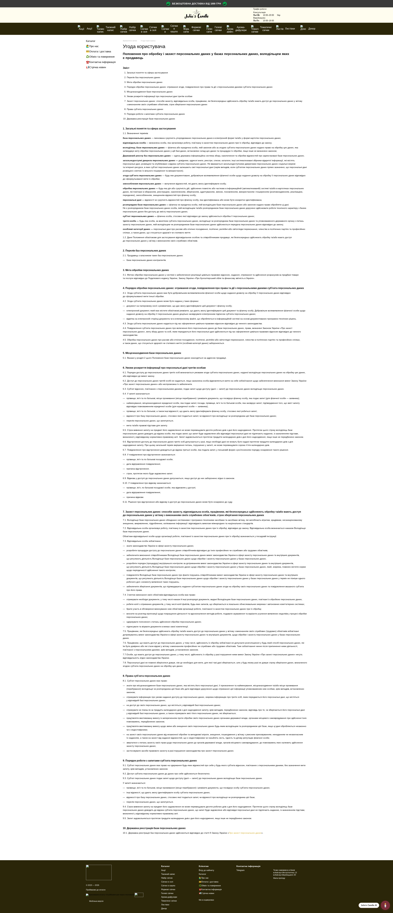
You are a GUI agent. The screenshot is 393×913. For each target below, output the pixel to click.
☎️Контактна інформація (101, 62)
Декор (311, 28)
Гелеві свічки (218, 28)
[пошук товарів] (244, 15)
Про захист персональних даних (245, 833)
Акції (89, 28)
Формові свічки (196, 28)
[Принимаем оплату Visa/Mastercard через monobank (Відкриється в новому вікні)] (110, 895)
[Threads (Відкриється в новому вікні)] (101, 15)
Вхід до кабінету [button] (206, 870)
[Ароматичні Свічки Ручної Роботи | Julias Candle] (99, 872)
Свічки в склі (153, 28)
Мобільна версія (96, 901)
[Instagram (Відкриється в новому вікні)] (90, 15)
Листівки (290, 28)
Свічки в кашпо (174, 29)
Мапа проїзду (279, 878)
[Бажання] (288, 15)
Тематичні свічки (266, 28)
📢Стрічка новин (96, 67)
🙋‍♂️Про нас (92, 46)
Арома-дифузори (241, 28)
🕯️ (385, 905)
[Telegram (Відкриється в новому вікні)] (97, 15)
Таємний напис (110, 28)
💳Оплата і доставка (98, 51)
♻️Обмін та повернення (100, 56)
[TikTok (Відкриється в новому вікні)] (94, 15)
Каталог (90, 41)
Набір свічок (132, 28)
